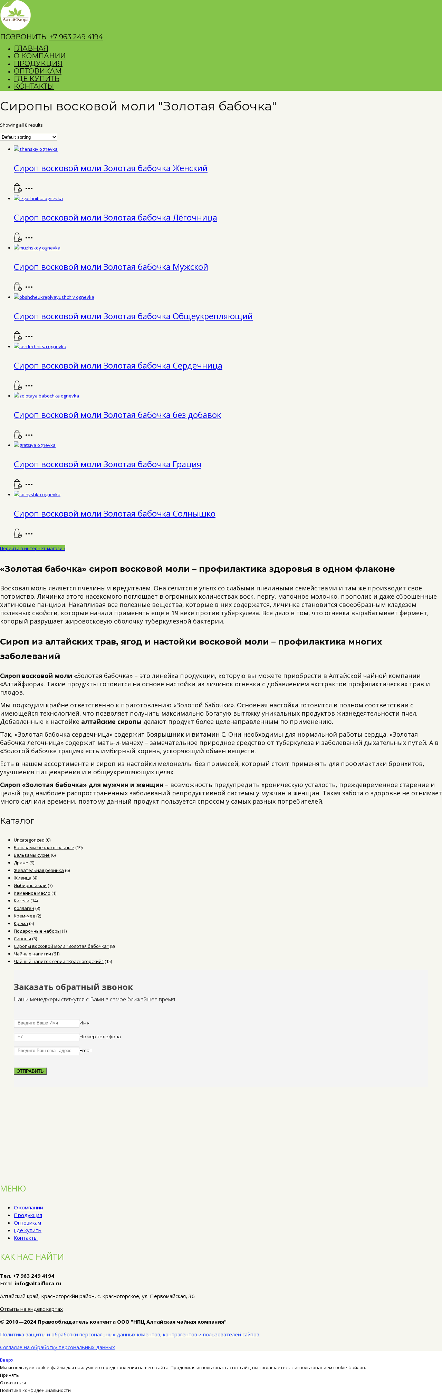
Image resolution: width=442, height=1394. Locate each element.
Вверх (6, 1360)
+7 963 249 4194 (76, 37)
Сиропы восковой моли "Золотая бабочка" (61, 946)
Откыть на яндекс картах (31, 1308)
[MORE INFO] (30, 191)
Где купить (27, 1230)
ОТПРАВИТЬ (30, 1071)
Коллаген (24, 908)
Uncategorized (29, 840)
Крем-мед (24, 916)
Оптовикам (27, 1222)
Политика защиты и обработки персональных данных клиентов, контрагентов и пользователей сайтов (129, 1334)
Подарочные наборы (37, 931)
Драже (21, 863)
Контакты (26, 1237)
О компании (28, 1207)
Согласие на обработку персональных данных (57, 1347)
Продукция (28, 1214)
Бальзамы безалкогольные (44, 847)
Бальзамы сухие (32, 855)
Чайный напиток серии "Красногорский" (59, 961)
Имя (84, 1022)
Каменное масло (32, 893)
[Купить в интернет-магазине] (18, 191)
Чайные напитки (32, 954)
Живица (22, 878)
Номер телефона (100, 1036)
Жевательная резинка (39, 870)
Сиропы (22, 938)
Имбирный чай (30, 885)
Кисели (21, 900)
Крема (21, 923)
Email (85, 1050)
